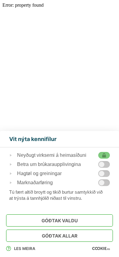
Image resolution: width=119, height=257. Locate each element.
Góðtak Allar (60, 236)
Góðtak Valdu (59, 221)
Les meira (24, 248)
